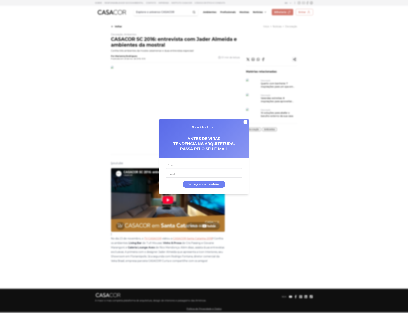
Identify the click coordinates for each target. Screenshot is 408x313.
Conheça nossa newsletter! (204, 184)
